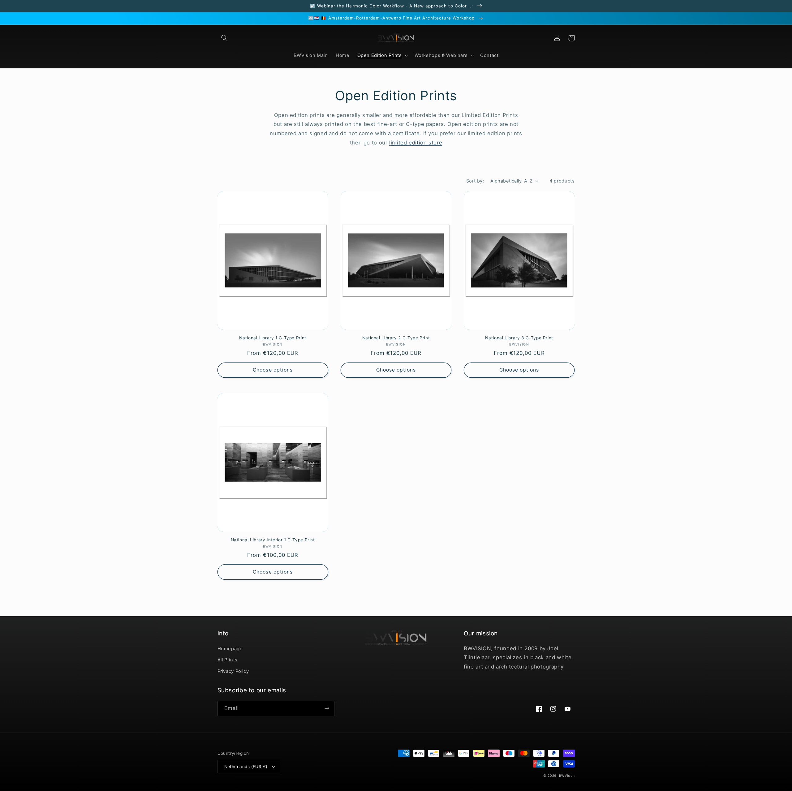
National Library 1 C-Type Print (272, 337)
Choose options (273, 370)
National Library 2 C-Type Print (396, 337)
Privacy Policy (233, 671)
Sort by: (475, 181)
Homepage (230, 648)
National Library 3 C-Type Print (519, 337)
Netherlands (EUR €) (246, 766)
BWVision (567, 776)
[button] (224, 38)
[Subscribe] (327, 708)
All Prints (227, 660)
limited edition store (415, 143)
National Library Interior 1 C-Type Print (273, 539)
